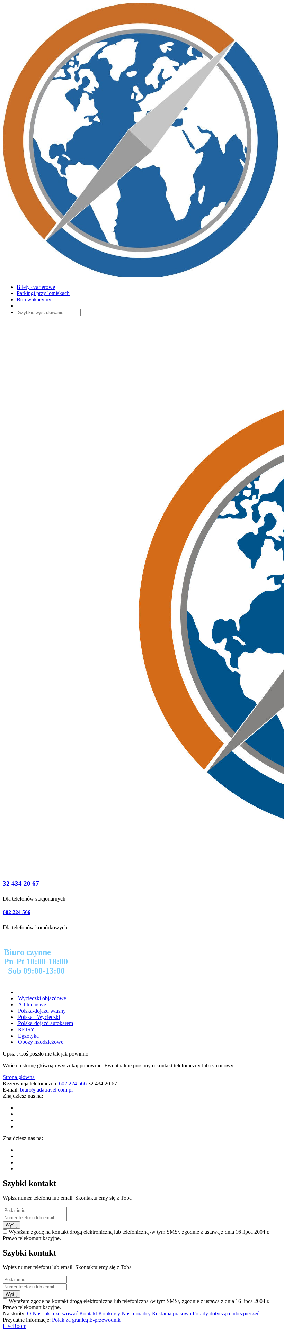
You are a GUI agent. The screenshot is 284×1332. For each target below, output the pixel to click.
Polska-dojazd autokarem (45, 1023)
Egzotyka (28, 1036)
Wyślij (12, 1225)
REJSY (26, 1029)
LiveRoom (14, 1326)
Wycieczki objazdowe (41, 998)
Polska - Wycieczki (38, 1017)
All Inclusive (31, 1004)
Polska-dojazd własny (41, 1011)
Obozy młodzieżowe (40, 1042)
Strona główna (19, 1077)
